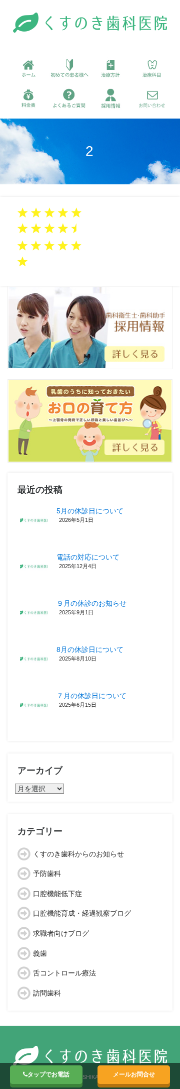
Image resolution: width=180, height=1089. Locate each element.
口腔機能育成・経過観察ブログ (82, 913)
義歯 (40, 953)
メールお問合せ (134, 1074)
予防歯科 (47, 873)
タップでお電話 (49, 1074)
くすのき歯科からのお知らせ (78, 854)
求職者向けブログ (61, 933)
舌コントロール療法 (64, 973)
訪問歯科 (47, 993)
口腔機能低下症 (57, 894)
